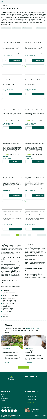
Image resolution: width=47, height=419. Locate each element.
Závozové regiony (4, 398)
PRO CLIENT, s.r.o (42, 415)
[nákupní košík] (42, 2)
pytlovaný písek (6, 276)
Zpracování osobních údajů (30, 386)
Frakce (24, 27)
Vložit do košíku (16, 60)
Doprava (26, 379)
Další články (22, 367)
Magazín (3, 400)
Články (4, 348)
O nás (2, 396)
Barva (14, 27)
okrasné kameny (30, 328)
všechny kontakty (30, 402)
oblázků (10, 275)
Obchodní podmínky (29, 383)
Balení (3, 27)
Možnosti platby (28, 381)
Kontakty (3, 394)
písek (37, 328)
